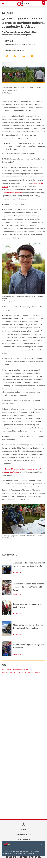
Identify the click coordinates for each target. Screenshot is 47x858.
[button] (8, 55)
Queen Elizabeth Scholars (12, 192)
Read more (17, 572)
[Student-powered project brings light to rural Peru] (6, 648)
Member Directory (24, 834)
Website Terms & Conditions (25, 853)
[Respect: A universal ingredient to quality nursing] (6, 607)
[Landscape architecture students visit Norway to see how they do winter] (6, 566)
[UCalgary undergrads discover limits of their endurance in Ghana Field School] (6, 587)
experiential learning (20, 669)
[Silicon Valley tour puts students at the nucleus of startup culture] (6, 628)
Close (42, 846)
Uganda (30, 672)
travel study (21, 672)
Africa (37, 672)
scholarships (6, 669)
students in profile (8, 672)
